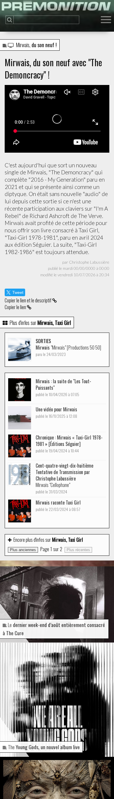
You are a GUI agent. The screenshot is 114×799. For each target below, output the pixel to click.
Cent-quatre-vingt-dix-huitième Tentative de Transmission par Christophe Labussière (64, 478)
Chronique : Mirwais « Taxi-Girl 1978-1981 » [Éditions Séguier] (69, 444)
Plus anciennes (23, 550)
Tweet (17, 292)
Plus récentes (78, 550)
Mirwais (68, 350)
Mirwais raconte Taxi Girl (58, 505)
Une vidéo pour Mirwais (56, 412)
